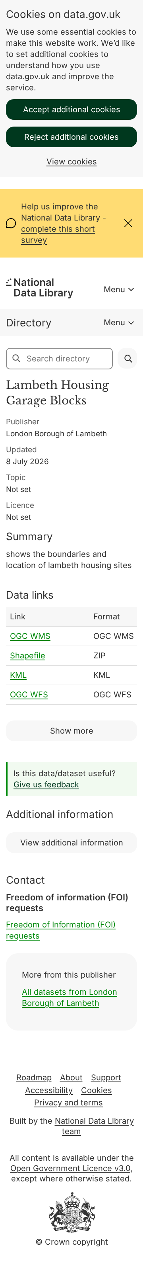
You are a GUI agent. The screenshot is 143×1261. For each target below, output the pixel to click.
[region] (71, 656)
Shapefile (27, 655)
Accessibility (49, 1090)
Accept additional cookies (71, 109)
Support (106, 1077)
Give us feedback (46, 784)
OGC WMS (30, 636)
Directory (29, 322)
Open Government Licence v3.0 (70, 1168)
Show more (71, 731)
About (71, 1077)
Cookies (96, 1090)
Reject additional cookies (71, 137)
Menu (114, 289)
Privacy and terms (68, 1102)
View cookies (71, 161)
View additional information (71, 842)
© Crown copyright (71, 1242)
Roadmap (34, 1077)
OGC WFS (29, 694)
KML (18, 675)
